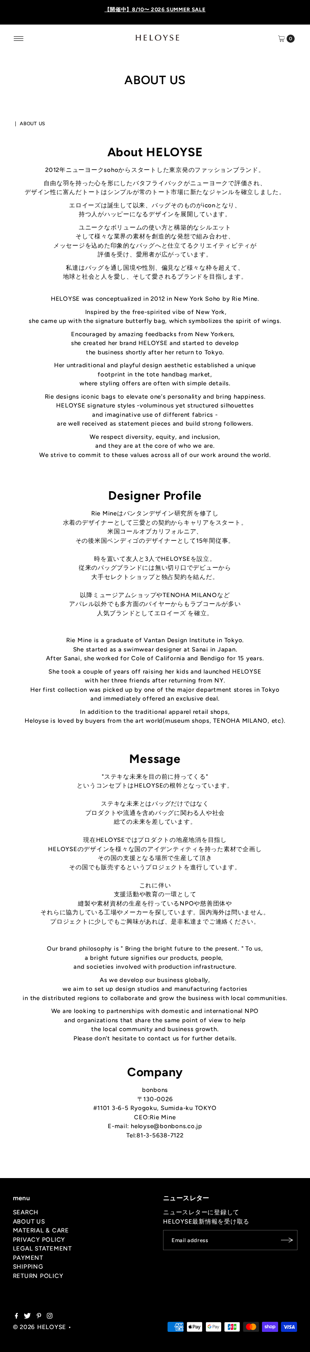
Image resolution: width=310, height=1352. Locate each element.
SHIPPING (28, 1266)
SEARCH (26, 1212)
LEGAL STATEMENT (42, 1248)
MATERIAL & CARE (41, 1230)
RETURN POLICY (38, 1276)
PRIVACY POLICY (39, 1239)
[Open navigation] (19, 39)
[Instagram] (49, 1317)
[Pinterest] (39, 1317)
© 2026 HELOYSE (40, 1327)
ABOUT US (29, 1221)
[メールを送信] (287, 1240)
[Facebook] (16, 1317)
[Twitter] (27, 1317)
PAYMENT (28, 1257)
